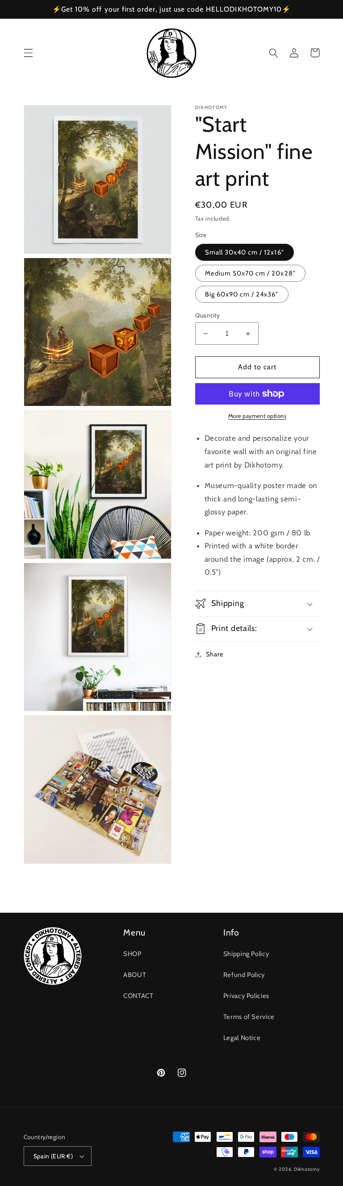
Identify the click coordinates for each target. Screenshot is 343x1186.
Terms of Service (249, 1017)
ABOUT (134, 975)
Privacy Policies (246, 996)
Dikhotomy (307, 1169)
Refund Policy (244, 975)
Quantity (207, 315)
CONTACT (138, 996)
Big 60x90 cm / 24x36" (242, 294)
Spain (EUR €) (53, 1156)
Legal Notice (242, 1038)
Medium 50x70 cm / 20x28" (250, 273)
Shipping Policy (246, 954)
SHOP (132, 954)
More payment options (257, 416)
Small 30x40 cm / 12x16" (244, 252)
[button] (28, 52)
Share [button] (215, 654)
